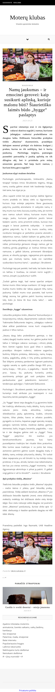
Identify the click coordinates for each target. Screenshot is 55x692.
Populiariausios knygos (13, 643)
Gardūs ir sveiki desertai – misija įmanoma (27, 607)
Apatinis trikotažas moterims (16, 624)
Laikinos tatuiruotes (12, 646)
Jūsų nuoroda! (12, 656)
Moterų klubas (27, 18)
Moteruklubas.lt (18, 571)
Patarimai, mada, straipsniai (15, 637)
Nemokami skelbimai (12, 653)
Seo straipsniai (9, 633)
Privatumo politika (27, 690)
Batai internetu (9, 640)
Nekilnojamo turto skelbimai (16, 650)
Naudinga (27, 85)
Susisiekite (7, 3)
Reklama (17, 3)
